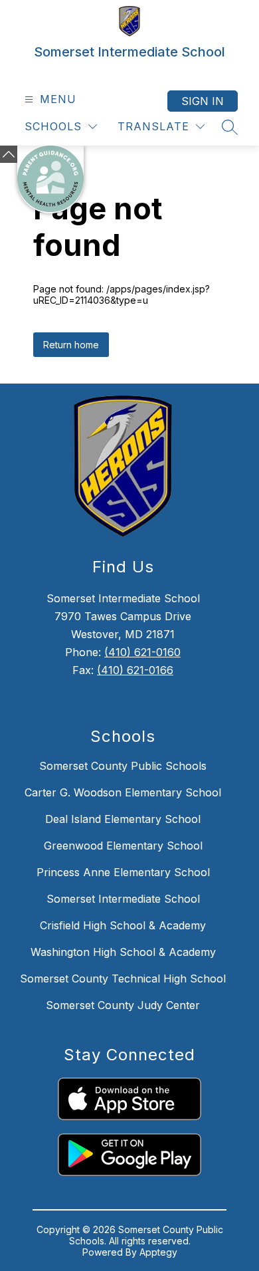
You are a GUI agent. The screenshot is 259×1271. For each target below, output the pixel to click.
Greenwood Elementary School (123, 845)
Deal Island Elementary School (123, 819)
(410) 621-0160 (142, 652)
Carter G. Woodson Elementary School (123, 792)
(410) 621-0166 (135, 670)
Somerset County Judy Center (123, 1005)
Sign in (202, 101)
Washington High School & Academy (123, 952)
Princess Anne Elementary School (123, 872)
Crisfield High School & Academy (123, 925)
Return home (71, 344)
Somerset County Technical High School (123, 978)
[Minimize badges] (8, 154)
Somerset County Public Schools (123, 765)
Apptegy (158, 1252)
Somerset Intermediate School (123, 898)
